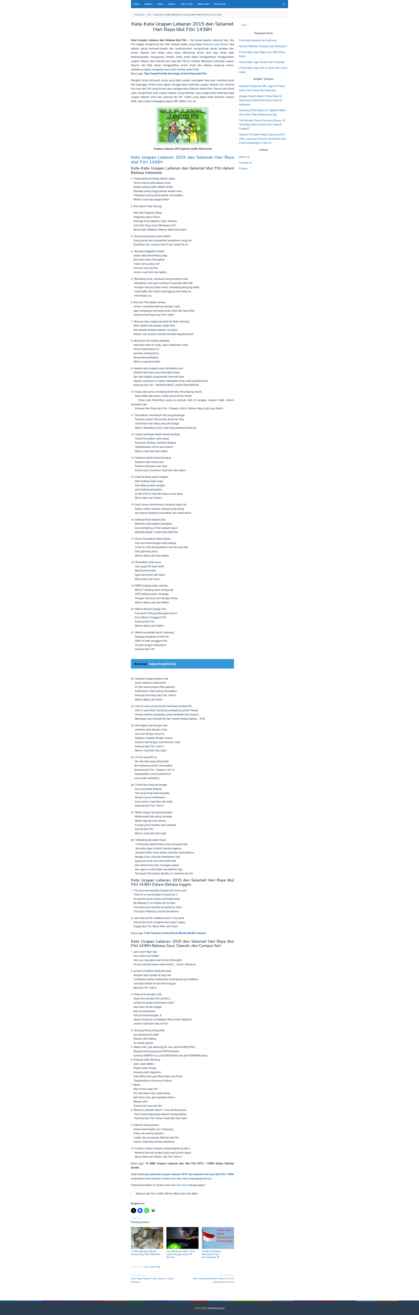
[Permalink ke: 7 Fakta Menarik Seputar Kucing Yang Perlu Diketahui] (147, 1238)
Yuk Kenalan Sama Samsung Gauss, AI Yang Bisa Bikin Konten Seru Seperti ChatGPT (262, 124)
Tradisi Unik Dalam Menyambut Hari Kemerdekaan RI (211, 1254)
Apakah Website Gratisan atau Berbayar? (263, 46)
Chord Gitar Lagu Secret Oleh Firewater (262, 62)
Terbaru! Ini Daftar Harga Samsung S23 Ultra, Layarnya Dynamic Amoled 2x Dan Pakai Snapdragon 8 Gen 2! (262, 138)
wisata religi (154, 1266)
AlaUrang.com (216, 1308)
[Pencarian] (284, 4)
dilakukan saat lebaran (215, 44)
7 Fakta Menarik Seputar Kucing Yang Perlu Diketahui (145, 1253)
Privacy (243, 168)
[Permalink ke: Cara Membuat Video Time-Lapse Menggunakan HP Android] (182, 1238)
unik (146, 1266)
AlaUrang (182, 1185)
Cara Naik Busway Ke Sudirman (258, 40)
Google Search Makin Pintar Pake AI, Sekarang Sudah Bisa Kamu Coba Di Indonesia (260, 100)
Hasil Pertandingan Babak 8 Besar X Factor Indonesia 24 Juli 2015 (213, 1278)
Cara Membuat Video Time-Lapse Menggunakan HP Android (180, 1254)
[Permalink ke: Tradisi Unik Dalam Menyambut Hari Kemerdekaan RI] (218, 1238)
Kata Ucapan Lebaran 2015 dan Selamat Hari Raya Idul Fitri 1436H (182, 159)
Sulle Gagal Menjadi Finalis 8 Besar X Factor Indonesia (152, 1278)
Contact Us (245, 162)
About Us (244, 157)
